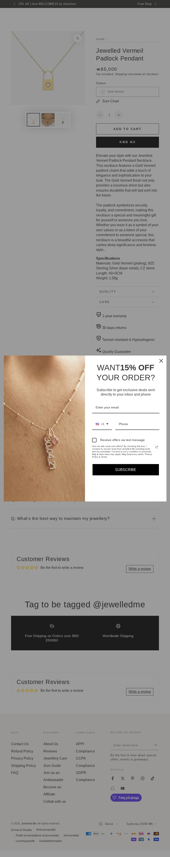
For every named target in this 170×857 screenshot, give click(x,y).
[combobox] (102, 424)
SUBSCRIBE (125, 470)
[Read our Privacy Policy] (156, 447)
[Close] (161, 361)
